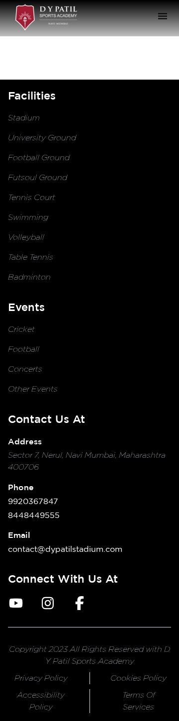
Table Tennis (30, 257)
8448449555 (34, 515)
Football (23, 349)
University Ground (42, 137)
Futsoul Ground (37, 177)
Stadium (24, 117)
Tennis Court (31, 197)
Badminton (29, 277)
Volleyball (26, 237)
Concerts (25, 369)
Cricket (21, 329)
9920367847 (33, 501)
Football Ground (39, 157)
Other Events (33, 389)
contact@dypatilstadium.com (65, 548)
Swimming (28, 217)
